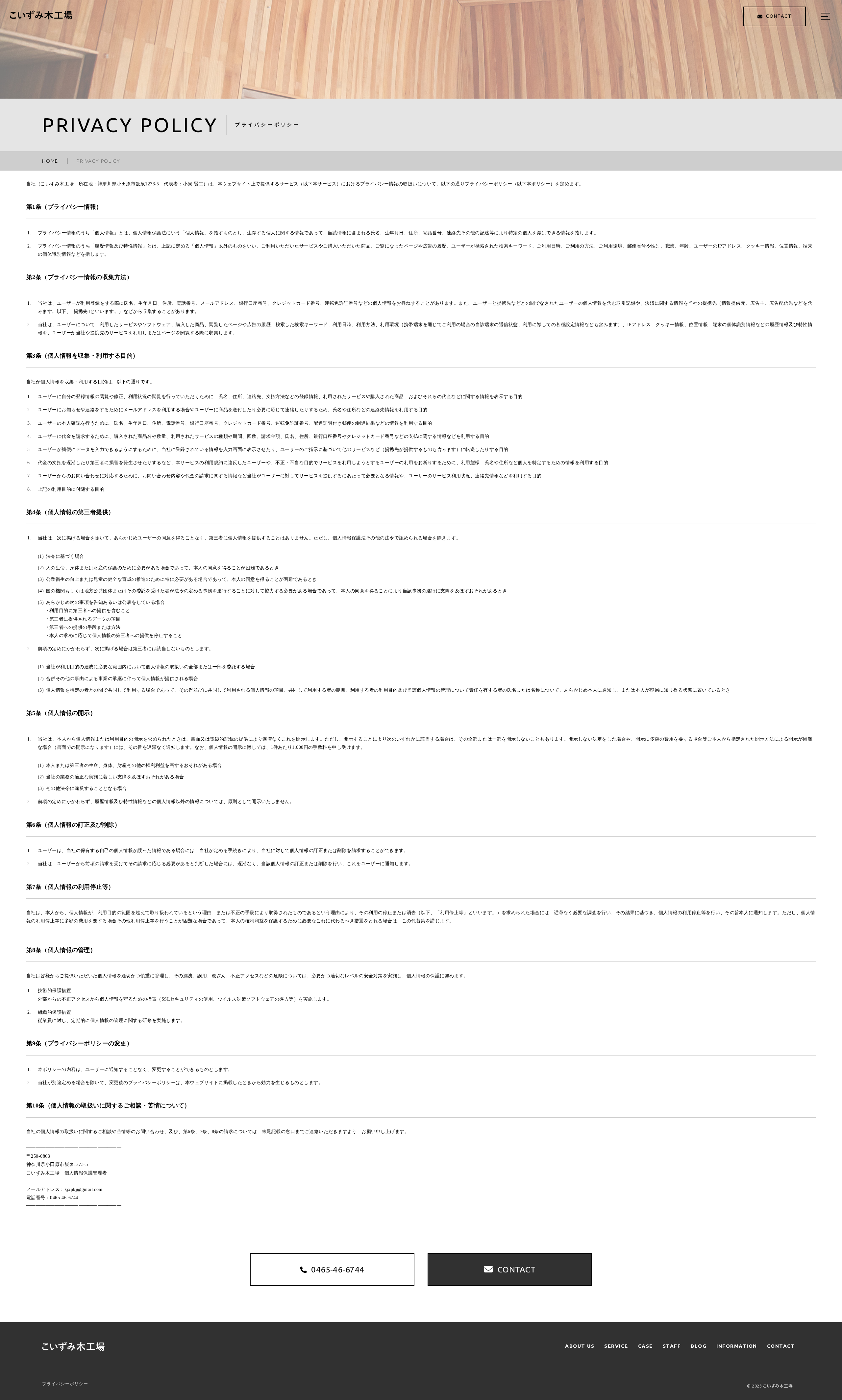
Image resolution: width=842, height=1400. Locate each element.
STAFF (672, 1346)
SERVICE (616, 1346)
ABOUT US (579, 1346)
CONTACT (781, 1346)
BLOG (698, 1346)
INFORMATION (736, 1346)
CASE (645, 1346)
